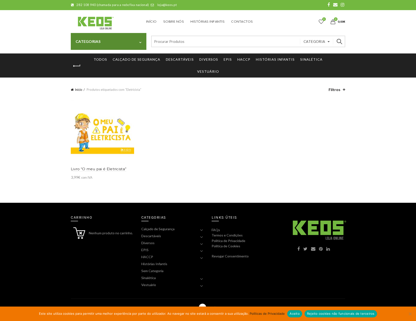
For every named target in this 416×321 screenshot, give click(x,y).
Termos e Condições (227, 235)
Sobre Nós (173, 21)
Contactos (242, 21)
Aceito (295, 313)
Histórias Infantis (207, 21)
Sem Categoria (152, 271)
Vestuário (208, 71)
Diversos (208, 59)
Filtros (334, 89)
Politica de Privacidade (228, 241)
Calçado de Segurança (136, 59)
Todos (100, 59)
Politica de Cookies (226, 246)
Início (151, 21)
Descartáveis (180, 59)
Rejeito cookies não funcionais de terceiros (341, 313)
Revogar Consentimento (230, 256)
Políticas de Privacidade (267, 313)
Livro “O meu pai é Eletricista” (98, 169)
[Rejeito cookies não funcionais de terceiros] (410, 313)
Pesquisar (339, 41)
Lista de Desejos (324, 19)
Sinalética (311, 59)
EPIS (228, 59)
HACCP (243, 59)
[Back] (77, 66)
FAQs (216, 230)
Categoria (314, 41)
